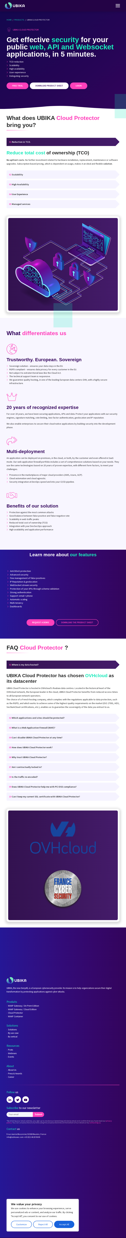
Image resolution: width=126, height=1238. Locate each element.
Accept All (64, 1224)
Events (11, 1057)
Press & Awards (15, 1073)
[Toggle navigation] (118, 5)
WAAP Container (15, 1016)
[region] (43, 1215)
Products (19, 20)
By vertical (12, 1037)
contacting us (95, 1123)
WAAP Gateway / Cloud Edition (22, 1009)
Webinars (12, 1053)
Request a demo (40, 622)
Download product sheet (49, 85)
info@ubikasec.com (15, 1137)
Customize (21, 1224)
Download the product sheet (77, 622)
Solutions (12, 1030)
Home (9, 20)
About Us (12, 1070)
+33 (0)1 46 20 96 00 (32, 1137)
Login (79, 85)
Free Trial (17, 85)
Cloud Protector (15, 1013)
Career (11, 1077)
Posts (10, 1050)
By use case (13, 1033)
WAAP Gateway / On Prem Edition (23, 1006)
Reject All (43, 1224)
